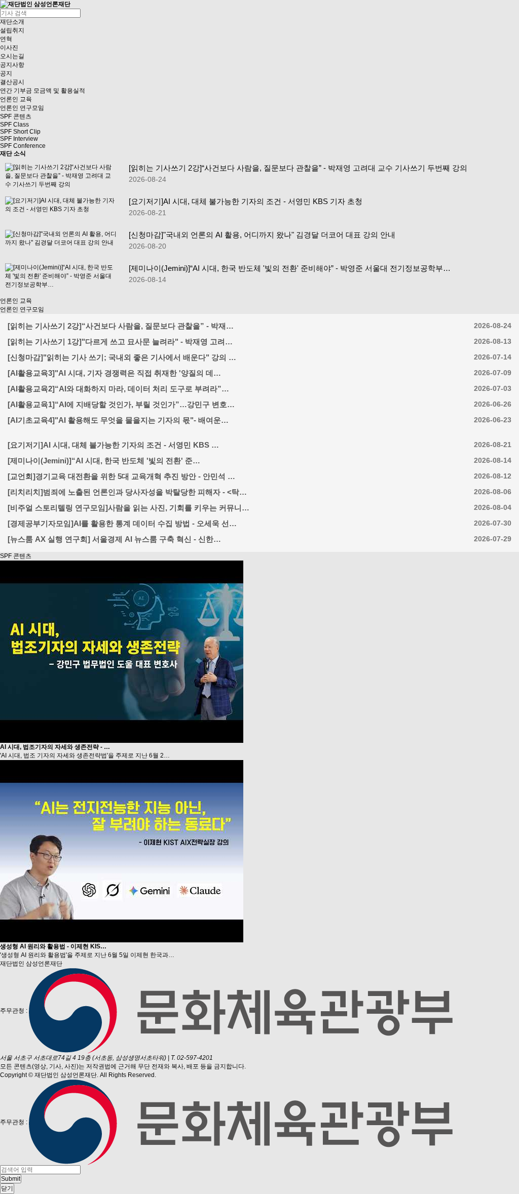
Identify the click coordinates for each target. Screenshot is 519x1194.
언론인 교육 (16, 99)
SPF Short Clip (20, 131)
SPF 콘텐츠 (15, 116)
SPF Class (14, 124)
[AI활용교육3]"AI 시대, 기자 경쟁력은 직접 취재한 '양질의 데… (114, 373)
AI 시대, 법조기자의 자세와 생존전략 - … (55, 746)
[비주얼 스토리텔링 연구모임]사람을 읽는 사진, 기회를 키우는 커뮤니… (128, 507)
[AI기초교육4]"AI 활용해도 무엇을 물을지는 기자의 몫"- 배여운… (118, 420)
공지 (6, 73)
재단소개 (12, 21)
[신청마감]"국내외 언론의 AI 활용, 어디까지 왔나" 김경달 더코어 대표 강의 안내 (262, 234)
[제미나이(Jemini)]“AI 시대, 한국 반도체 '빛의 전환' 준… (104, 460)
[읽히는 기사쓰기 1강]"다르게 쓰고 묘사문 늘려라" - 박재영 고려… (120, 341)
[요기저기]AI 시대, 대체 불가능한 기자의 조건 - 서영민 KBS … (113, 445)
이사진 (9, 47)
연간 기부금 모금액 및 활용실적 (42, 90)
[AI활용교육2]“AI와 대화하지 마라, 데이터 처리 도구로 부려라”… (118, 388)
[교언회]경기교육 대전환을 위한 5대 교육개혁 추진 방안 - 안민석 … (121, 476)
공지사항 (12, 64)
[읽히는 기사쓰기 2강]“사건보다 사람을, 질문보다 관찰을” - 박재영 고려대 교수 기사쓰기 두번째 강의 (298, 168)
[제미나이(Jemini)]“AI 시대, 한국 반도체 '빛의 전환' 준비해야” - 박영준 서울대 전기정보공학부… (290, 268)
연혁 (6, 39)
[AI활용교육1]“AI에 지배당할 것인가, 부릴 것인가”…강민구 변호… (121, 404)
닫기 (7, 1188)
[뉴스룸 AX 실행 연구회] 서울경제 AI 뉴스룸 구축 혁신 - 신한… (114, 539)
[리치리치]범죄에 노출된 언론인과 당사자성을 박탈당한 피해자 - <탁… (127, 492)
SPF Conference (23, 145)
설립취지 (12, 30)
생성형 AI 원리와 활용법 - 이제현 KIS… (53, 946)
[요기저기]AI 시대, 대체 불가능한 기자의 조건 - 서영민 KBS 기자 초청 (245, 201)
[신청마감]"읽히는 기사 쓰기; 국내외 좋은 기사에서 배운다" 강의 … (122, 357)
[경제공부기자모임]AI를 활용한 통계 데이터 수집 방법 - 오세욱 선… (122, 523)
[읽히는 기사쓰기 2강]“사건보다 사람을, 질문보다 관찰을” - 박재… (121, 326)
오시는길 (12, 56)
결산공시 (12, 82)
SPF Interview (19, 138)
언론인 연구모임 (22, 107)
